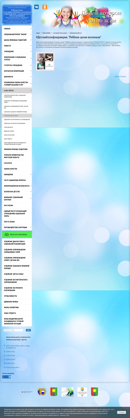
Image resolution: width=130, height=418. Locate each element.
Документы (8, 76)
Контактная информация (14, 71)
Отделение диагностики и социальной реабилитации (15, 96)
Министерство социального (27, 404)
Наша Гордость (8, 139)
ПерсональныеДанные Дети (67, 405)
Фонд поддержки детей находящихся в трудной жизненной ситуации (15, 143)
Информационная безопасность (17, 186)
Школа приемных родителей (15, 40)
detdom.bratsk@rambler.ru (12, 367)
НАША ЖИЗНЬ (9, 90)
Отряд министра (8, 127)
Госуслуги (8, 163)
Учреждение (9, 51)
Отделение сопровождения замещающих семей (15, 101)
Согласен (122, 412)
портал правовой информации (42, 406)
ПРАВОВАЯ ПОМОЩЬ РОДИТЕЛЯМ (15, 149)
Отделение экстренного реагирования (14, 123)
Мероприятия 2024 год (76, 32)
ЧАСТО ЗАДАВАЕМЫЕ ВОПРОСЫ (15, 180)
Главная (7, 28)
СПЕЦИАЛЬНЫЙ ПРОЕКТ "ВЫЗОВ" (15, 34)
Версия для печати (120, 76)
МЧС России (8, 205)
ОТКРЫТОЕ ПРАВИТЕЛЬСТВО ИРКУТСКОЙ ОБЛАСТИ (14, 156)
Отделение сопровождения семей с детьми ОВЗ (16, 107)
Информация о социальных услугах (15, 58)
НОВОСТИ (7, 45)
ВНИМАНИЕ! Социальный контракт (13, 198)
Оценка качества (10, 169)
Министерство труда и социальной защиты (82, 406)
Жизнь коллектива (9, 135)
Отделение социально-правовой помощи (15, 112)
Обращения (8, 174)
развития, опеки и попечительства (27, 406)
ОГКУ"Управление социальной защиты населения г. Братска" (95, 406)
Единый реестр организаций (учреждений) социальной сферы (15, 213)
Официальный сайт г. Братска (53, 405)
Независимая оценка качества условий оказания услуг (16, 83)
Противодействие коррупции (15, 227)
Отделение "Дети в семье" (11, 115)
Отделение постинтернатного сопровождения (17, 119)
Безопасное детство (12, 191)
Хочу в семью (9, 221)
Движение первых (9, 131)
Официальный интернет (41, 404)
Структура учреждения (13, 65)
